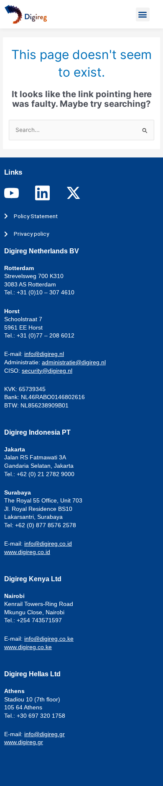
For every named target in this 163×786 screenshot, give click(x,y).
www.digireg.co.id (27, 552)
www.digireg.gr (23, 742)
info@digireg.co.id (48, 543)
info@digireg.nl (44, 353)
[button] (143, 14)
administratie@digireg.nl (74, 362)
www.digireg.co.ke (28, 647)
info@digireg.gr (44, 734)
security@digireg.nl (47, 370)
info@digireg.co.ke (49, 638)
